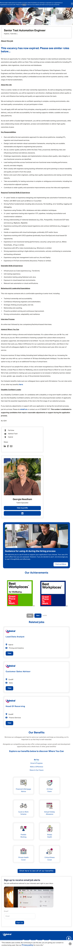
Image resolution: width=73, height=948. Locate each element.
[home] (36, 935)
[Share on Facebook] (7, 446)
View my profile (22, 508)
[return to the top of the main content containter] (68, 938)
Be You (36, 760)
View (9, 653)
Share (6, 442)
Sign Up (19, 922)
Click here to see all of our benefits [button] (36, 871)
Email (6, 911)
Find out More (60, 564)
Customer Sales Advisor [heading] (18, 672)
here (24, 4)
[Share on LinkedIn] (5, 446)
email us (23, 409)
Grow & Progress (36, 763)
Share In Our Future (36, 770)
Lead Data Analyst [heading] (15, 637)
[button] (70, 944)
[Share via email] (11, 446)
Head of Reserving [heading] (15, 706)
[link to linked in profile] (22, 513)
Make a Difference (36, 767)
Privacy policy (27, 945)
